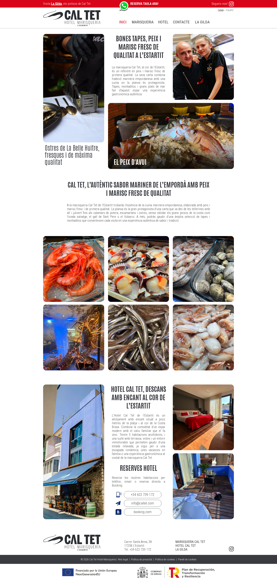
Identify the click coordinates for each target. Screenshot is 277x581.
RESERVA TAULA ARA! (144, 4)
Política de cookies (165, 559)
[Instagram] (231, 548)
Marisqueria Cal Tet (190, 542)
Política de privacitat (141, 559)
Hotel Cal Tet (185, 546)
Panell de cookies (187, 559)
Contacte (181, 22)
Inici (122, 22)
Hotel (163, 22)
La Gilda (56, 4)
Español (229, 10)
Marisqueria (143, 22)
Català (221, 10)
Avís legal (123, 559)
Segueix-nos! (220, 4)
